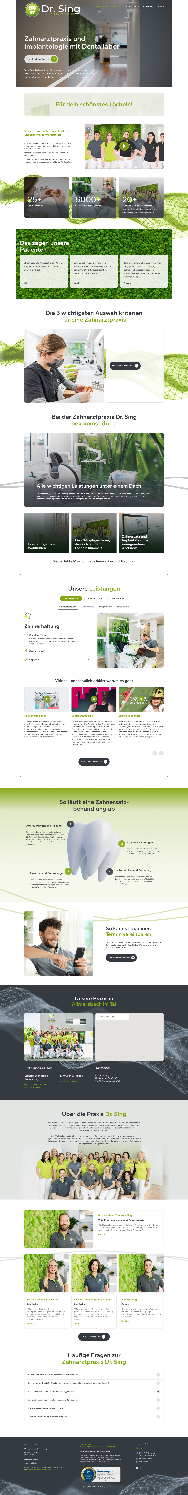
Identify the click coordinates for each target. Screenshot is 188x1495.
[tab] (71, 598)
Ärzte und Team (132, 6)
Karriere (160, 6)
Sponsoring (148, 6)
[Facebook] (137, 1468)
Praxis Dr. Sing (102, 6)
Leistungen (117, 6)
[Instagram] (141, 1468)
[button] (124, 146)
